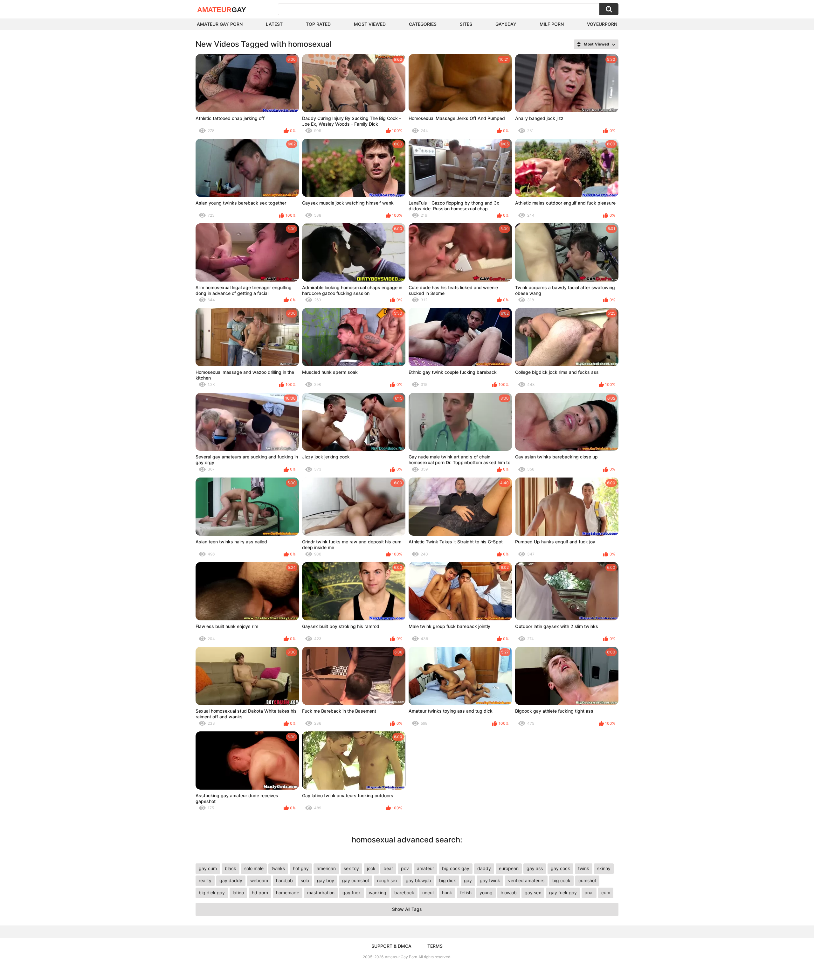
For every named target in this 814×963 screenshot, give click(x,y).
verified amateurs (526, 880)
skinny (603, 868)
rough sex (387, 880)
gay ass (535, 868)
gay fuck (351, 892)
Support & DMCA (391, 946)
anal (589, 892)
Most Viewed (370, 24)
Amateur (221, 10)
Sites (466, 24)
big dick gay (212, 892)
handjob (284, 880)
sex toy (351, 868)
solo (305, 880)
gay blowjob (418, 880)
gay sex (533, 892)
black (230, 868)
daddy (484, 868)
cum (605, 892)
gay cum (208, 868)
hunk (447, 892)
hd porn (260, 892)
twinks (278, 868)
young (486, 892)
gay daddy (230, 880)
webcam (259, 880)
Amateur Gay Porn (220, 24)
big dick (447, 880)
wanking (377, 892)
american (326, 868)
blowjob (508, 892)
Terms (435, 946)
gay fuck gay (563, 892)
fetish (466, 892)
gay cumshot (355, 880)
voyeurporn (602, 24)
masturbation (321, 892)
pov (405, 868)
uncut (428, 892)
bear (388, 868)
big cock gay (455, 868)
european (509, 868)
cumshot (587, 880)
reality (205, 880)
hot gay (301, 868)
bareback (404, 892)
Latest (274, 24)
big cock (561, 880)
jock (371, 868)
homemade (287, 892)
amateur (425, 868)
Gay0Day (505, 24)
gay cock (560, 868)
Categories (423, 24)
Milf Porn (552, 24)
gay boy (325, 880)
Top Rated (318, 24)
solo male (254, 868)
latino (238, 892)
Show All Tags (407, 909)
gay (468, 880)
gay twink (490, 880)
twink (583, 868)
